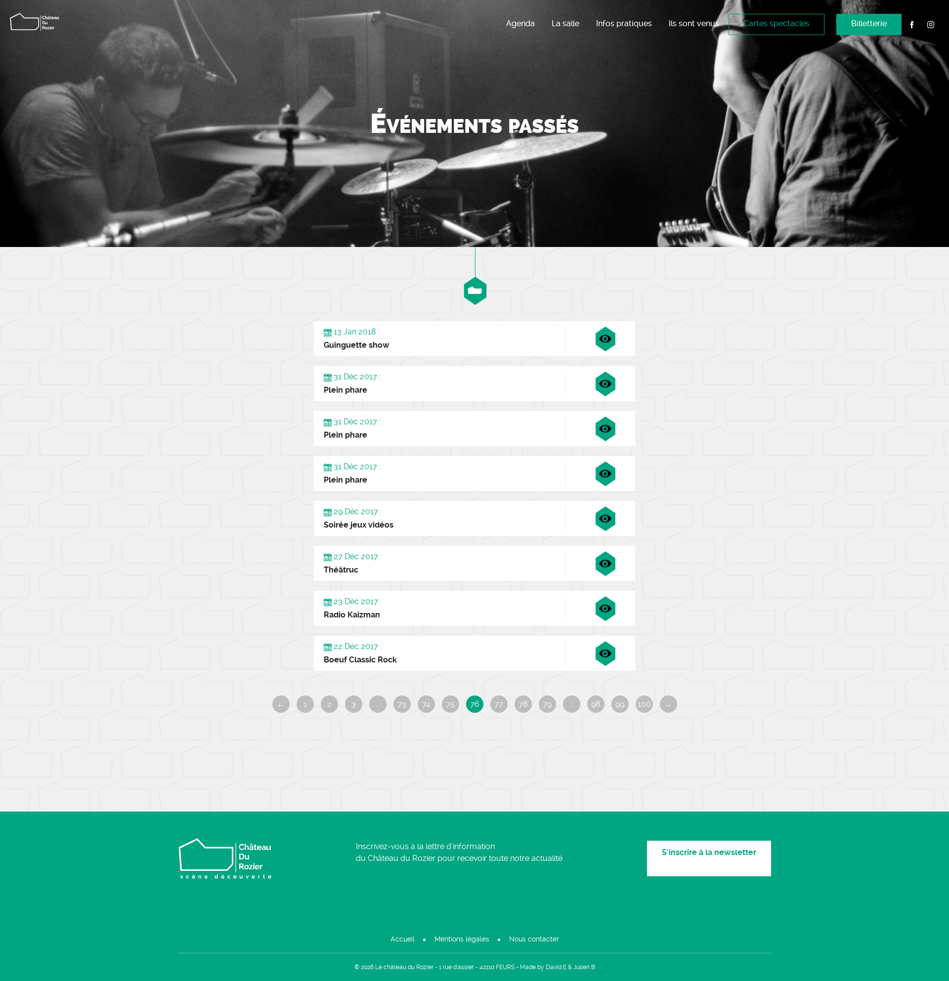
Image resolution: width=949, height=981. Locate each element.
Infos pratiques (624, 23)
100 (644, 704)
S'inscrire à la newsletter (709, 852)
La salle (565, 23)
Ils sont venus (694, 23)
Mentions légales (461, 939)
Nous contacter (534, 939)
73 (401, 704)
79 (547, 704)
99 (619, 704)
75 (450, 704)
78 (523, 704)
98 (596, 704)
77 (498, 704)
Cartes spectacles (776, 23)
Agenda (520, 23)
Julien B (584, 967)
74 (426, 704)
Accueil (402, 939)
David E (556, 967)
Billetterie (869, 23)
